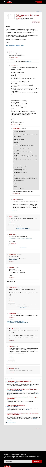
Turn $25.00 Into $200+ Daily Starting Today (15, 321)
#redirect (17, 45)
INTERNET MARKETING (20, 19)
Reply (8, 394)
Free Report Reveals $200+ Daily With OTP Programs (17, 322)
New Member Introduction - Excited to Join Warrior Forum (22, 389)
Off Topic (16, 382)
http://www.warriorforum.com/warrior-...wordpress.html (20, 238)
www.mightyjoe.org (23, 307)
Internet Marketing (19, 415)
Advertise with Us (38, 11)
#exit (7, 45)
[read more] (31, 385)
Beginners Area (19, 390)
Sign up (39, 1)
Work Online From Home (12, 361)
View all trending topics (10, 422)
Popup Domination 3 (13, 259)
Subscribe (27, 19)
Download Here (28, 61)
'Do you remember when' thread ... (16, 405)
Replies (9, 410)
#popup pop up (12, 45)
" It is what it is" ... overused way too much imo (19, 381)
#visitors (22, 45)
